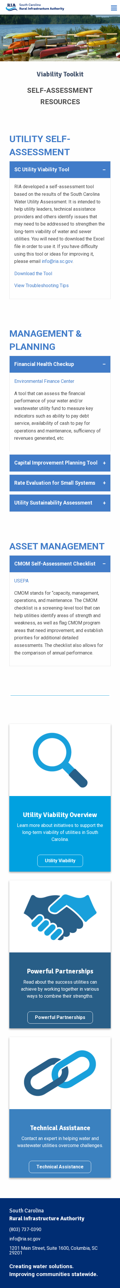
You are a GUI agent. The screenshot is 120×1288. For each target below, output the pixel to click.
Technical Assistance (60, 1167)
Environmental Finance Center (44, 381)
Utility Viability (60, 860)
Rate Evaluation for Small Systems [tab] (54, 483)
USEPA (21, 581)
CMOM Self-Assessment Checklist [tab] (55, 564)
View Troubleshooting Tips (41, 285)
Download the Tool (33, 273)
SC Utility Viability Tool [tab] (41, 169)
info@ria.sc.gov (57, 261)
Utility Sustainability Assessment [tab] (53, 503)
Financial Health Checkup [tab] (44, 364)
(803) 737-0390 (25, 1229)
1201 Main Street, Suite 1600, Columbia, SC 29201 (53, 1250)
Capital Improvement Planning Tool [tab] (56, 463)
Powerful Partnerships (60, 1017)
